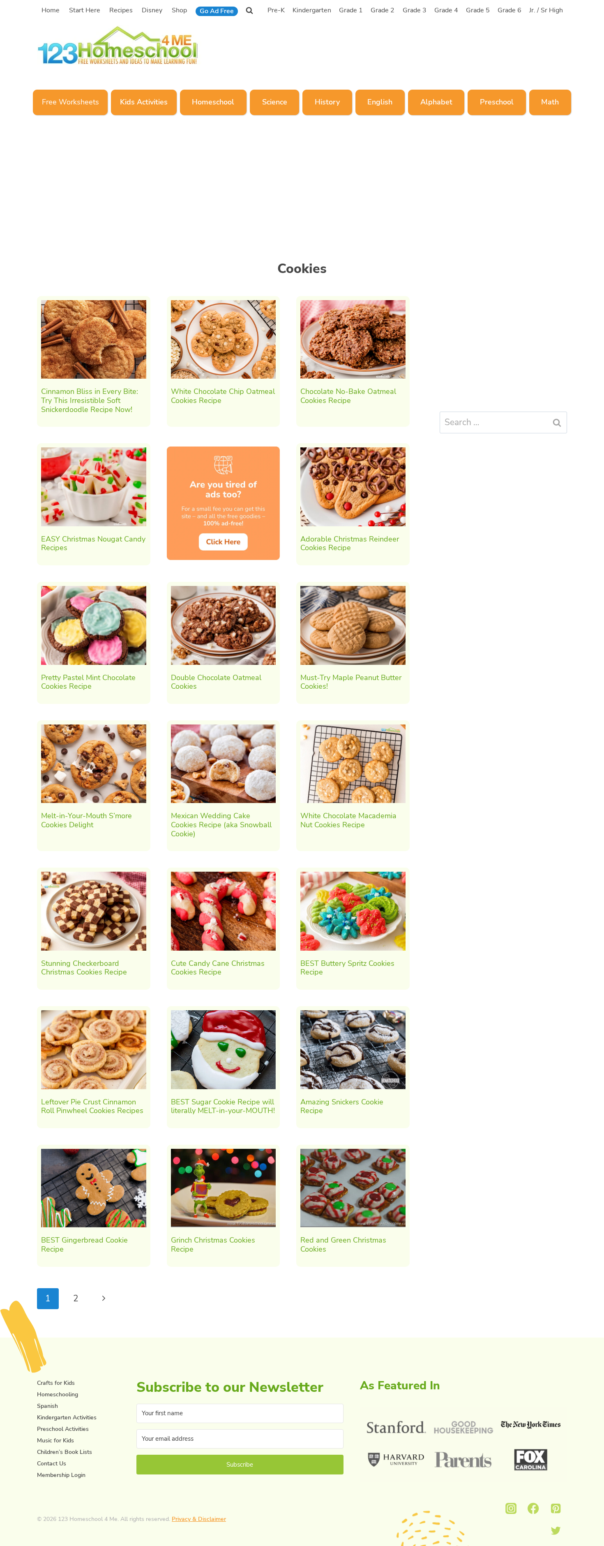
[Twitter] (555, 1531)
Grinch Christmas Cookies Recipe (213, 1244)
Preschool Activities (63, 1429)
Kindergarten (312, 10)
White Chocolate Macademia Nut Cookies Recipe (348, 820)
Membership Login (61, 1475)
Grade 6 (509, 10)
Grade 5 (478, 10)
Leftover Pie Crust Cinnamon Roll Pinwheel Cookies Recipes (92, 1106)
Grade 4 (446, 10)
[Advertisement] (412, 43)
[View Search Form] (249, 10)
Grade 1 (351, 10)
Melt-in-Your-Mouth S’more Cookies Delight (86, 820)
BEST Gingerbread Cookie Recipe (84, 1244)
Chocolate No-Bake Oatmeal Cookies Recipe (348, 395)
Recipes (121, 10)
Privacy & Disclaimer (199, 1519)
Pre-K (276, 10)
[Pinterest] (555, 1508)
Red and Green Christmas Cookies (343, 1244)
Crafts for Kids (56, 1383)
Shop (179, 10)
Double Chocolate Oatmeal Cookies (216, 682)
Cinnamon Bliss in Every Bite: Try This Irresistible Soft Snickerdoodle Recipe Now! (89, 400)
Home (50, 10)
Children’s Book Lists (64, 1452)
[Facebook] (533, 1508)
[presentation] (93, 339)
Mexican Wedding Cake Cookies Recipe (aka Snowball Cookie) (221, 824)
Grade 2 (382, 10)
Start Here (84, 10)
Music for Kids (55, 1440)
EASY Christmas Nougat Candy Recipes (93, 543)
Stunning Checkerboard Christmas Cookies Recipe (84, 967)
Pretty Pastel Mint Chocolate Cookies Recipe (88, 682)
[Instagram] (511, 1508)
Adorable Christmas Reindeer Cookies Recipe (349, 543)
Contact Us (51, 1463)
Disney (152, 10)
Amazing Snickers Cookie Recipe (341, 1106)
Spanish (47, 1406)
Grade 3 (414, 10)
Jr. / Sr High (546, 10)
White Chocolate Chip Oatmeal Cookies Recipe (223, 395)
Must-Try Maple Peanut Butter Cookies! (350, 682)
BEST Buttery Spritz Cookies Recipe (347, 967)
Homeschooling (57, 1394)
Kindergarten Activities (67, 1417)
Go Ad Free (217, 11)
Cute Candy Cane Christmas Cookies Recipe (218, 967)
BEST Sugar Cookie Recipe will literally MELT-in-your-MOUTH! (223, 1106)
